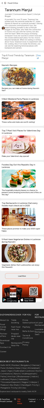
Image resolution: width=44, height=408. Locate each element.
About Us (4, 320)
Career (3, 351)
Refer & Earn (28, 331)
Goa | (24, 368)
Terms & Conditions (27, 336)
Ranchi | (17, 373)
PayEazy (26, 327)
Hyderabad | (19, 371)
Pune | (3, 368)
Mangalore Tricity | (9, 388)
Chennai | (35, 365)
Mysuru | (14, 379)
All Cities (22, 388)
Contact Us (5, 347)
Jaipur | (3, 371)
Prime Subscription (28, 321)
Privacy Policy (25, 343)
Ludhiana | (5, 379)
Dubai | (18, 368)
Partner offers (3, 334)
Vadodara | (23, 379)
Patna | (3, 376)
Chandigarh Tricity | (30, 385)
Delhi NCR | (5, 365)
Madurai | (4, 385)
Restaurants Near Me (16, 344)
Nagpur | (26, 382)
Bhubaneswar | (24, 376)
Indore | (35, 376)
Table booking (15, 321)
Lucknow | (30, 371)
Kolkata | (11, 368)
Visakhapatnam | (29, 373)
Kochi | (39, 371)
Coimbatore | (6, 373)
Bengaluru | (26, 365)
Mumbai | (16, 365)
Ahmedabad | (34, 368)
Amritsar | (12, 376)
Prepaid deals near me (16, 336)
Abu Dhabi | (14, 385)
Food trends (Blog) (3, 327)
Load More (22, 276)
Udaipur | (34, 382)
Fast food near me (15, 328)
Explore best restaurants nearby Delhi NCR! (18, 391)
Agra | (10, 371)
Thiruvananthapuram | (10, 382)
